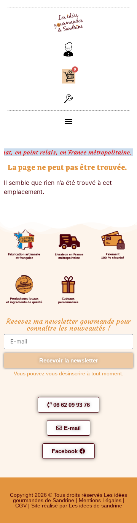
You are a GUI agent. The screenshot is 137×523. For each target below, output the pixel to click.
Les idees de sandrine (95, 506)
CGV (21, 506)
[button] (68, 99)
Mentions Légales (101, 500)
